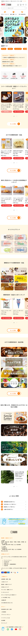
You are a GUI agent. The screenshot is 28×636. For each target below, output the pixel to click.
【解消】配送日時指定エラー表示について (12, 65)
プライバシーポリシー (6, 614)
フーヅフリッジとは (5, 617)
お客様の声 (3, 600)
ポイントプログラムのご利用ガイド (8, 595)
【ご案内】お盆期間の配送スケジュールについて (13, 57)
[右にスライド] (16, 116)
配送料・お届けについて (6, 584)
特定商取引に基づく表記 (6, 609)
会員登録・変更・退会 (6, 579)
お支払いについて (5, 587)
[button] (26, 5)
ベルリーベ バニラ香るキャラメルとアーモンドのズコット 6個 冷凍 (6, 105)
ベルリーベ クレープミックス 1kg (6, 311)
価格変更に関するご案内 (7, 61)
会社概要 (3, 620)
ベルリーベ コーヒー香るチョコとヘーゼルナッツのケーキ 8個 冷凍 (18, 105)
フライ (10, 49)
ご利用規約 (3, 612)
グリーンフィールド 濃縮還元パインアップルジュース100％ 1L (6, 152)
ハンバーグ (18, 49)
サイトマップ (4, 623)
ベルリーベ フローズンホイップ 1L (18, 311)
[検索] (25, 8)
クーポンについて (5, 592)
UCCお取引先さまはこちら (7, 602)
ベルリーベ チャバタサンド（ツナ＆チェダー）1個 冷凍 (6, 199)
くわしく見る (18, 480)
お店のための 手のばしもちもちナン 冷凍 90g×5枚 (18, 152)
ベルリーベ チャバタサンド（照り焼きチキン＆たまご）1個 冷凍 (18, 199)
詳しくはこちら (4, 550)
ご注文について (4, 581)
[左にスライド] (11, 116)
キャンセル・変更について (7, 589)
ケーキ (3, 49)
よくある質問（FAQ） (6, 597)
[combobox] (12, 8)
